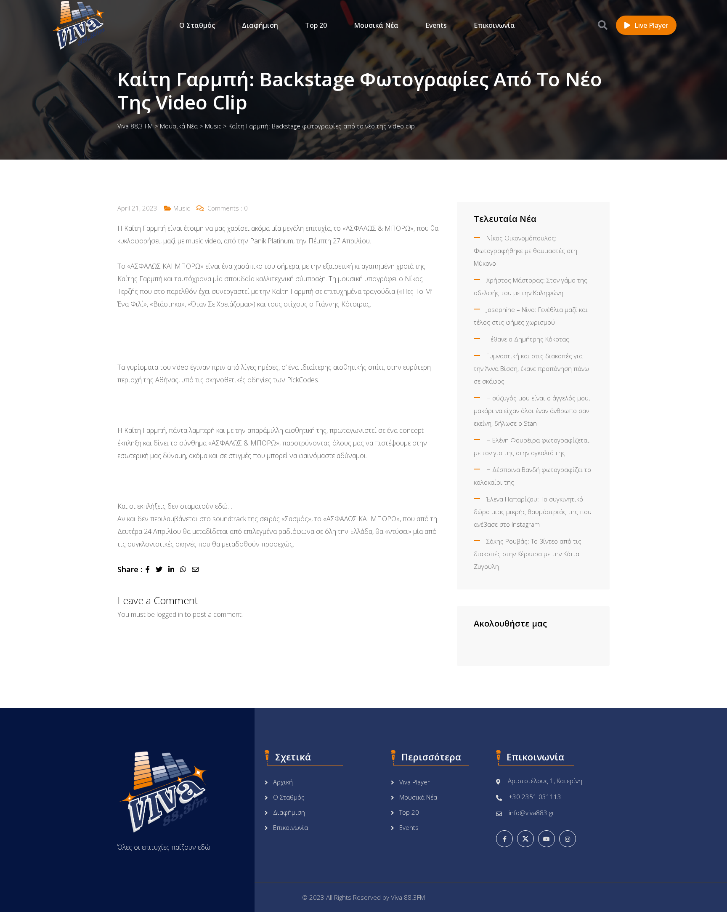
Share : (129, 569)
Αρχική (283, 782)
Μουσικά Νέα (376, 25)
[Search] (603, 25)
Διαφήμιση (260, 25)
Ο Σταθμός (197, 25)
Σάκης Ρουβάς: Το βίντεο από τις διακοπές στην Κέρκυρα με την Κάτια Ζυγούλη (527, 554)
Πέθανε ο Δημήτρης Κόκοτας (527, 339)
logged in (170, 614)
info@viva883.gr (532, 812)
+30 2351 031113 (535, 796)
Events (436, 25)
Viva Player (414, 782)
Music (181, 208)
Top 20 (316, 25)
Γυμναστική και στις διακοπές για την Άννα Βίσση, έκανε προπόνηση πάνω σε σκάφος (531, 368)
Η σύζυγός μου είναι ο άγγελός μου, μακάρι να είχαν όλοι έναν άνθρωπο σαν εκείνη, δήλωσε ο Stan (532, 410)
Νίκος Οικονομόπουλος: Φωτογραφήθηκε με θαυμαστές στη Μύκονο (525, 250)
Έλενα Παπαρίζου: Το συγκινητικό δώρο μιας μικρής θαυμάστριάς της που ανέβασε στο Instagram (533, 511)
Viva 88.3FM (408, 897)
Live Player (651, 25)
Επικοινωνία (494, 25)
